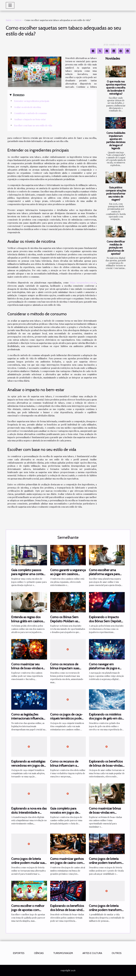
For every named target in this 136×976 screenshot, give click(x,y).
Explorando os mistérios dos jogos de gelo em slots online (106, 718)
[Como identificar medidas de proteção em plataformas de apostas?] (115, 231)
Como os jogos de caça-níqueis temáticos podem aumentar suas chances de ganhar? (67, 720)
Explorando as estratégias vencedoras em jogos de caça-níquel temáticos (28, 765)
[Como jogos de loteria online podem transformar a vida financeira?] (107, 890)
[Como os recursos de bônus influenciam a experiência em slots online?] (68, 746)
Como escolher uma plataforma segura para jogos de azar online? (104, 574)
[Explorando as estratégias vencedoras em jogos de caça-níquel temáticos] (29, 746)
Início (8, 20)
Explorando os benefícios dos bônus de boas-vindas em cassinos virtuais (67, 910)
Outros (18, 20)
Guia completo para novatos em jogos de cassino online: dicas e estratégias (64, 814)
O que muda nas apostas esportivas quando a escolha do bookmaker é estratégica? (116, 87)
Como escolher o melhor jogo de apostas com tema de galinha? (27, 910)
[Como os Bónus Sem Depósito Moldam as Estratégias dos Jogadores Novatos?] (68, 602)
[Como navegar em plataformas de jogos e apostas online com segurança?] (107, 649)
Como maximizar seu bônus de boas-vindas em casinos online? (28, 668)
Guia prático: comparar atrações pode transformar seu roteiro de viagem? (116, 193)
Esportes (18, 953)
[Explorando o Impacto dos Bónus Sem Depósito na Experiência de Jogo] (107, 602)
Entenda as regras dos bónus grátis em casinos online (27, 621)
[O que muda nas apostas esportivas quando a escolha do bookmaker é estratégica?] (115, 71)
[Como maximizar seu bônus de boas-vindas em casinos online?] (29, 649)
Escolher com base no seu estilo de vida (33, 125)
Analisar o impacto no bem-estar (30, 119)
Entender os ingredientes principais (31, 101)
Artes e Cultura (92, 953)
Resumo (18, 95)
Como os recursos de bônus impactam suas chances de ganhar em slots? (65, 670)
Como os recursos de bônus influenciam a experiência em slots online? (64, 767)
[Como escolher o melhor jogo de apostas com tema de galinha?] (29, 890)
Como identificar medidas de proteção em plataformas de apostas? (116, 247)
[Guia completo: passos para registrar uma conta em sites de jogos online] (29, 554)
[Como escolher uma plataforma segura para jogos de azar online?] (107, 554)
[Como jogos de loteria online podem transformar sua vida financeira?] (107, 843)
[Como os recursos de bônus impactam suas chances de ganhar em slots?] (68, 649)
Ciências (39, 953)
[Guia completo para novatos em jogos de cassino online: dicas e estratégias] (68, 793)
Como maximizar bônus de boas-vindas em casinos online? (105, 812)
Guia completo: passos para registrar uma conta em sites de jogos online (27, 574)
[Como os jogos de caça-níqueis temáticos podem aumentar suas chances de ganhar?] (68, 699)
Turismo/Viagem (63, 953)
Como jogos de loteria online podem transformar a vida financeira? (106, 910)
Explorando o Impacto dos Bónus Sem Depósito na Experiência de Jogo (106, 621)
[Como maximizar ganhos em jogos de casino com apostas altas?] (68, 843)
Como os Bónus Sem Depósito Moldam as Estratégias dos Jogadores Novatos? (67, 623)
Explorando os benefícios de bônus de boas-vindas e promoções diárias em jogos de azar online (106, 767)
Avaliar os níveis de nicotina (27, 107)
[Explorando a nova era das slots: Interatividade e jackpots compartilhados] (29, 793)
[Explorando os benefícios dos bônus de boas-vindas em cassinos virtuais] (68, 890)
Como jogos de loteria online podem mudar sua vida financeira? (28, 863)
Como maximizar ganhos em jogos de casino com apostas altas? (67, 863)
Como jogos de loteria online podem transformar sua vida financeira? (106, 863)
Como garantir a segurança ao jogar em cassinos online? (68, 574)
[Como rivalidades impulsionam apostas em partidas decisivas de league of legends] (115, 123)
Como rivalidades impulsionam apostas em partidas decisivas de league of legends (115, 140)
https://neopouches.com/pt (83, 282)
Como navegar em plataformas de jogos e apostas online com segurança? (104, 670)
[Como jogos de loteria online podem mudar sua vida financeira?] (29, 843)
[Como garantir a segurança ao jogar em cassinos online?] (68, 554)
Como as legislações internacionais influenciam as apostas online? (28, 718)
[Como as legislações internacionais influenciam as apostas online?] (29, 699)
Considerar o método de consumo (30, 113)
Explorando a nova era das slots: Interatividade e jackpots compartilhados (29, 812)
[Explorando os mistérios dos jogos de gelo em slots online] (107, 699)
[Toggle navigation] (10, 5)
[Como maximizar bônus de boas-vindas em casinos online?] (107, 793)
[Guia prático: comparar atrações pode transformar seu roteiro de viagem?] (115, 177)
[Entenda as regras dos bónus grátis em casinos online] (29, 602)
